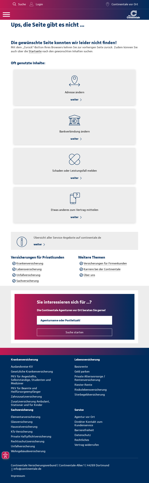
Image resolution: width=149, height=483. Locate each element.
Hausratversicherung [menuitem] (24, 426)
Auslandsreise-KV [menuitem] (22, 366)
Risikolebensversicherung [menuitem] (90, 389)
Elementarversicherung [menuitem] (25, 417)
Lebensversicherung (29, 269)
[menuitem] (42, 359)
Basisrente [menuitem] (81, 366)
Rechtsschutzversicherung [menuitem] (27, 441)
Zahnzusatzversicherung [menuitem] (26, 396)
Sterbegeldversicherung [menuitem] (89, 394)
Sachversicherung (27, 281)
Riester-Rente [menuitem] (83, 384)
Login (39, 4)
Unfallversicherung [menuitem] (23, 446)
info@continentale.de (27, 468)
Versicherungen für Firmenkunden (105, 263)
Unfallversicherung (28, 275)
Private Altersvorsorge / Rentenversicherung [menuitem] (89, 378)
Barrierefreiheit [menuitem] (84, 430)
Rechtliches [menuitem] (81, 440)
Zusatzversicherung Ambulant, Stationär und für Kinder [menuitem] (30, 403)
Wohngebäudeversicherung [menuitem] (28, 451)
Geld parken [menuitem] (82, 371)
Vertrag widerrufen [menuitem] (86, 445)
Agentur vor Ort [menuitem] (84, 417)
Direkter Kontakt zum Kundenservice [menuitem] (88, 423)
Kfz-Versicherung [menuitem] (22, 431)
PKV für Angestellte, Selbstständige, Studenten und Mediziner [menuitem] (31, 380)
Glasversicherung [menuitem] (22, 421)
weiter (74, 99)
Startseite (35, 51)
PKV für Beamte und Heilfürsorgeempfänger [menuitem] (26, 389)
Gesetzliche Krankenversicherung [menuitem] (32, 371)
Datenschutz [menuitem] (82, 435)
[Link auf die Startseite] (133, 14)
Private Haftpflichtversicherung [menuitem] (31, 436)
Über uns (89, 275)
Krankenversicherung (29, 263)
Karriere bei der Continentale (102, 269)
